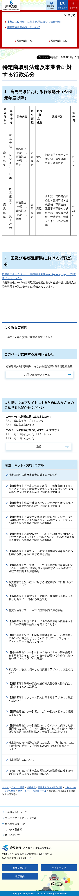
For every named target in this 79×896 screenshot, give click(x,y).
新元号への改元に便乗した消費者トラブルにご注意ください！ (41, 671)
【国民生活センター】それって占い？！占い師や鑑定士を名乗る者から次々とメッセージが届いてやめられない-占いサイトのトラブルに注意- (41, 655)
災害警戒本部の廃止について (23, 27)
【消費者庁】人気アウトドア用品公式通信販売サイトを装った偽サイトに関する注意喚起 (41, 598)
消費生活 (31, 787)
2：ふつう (38, 420)
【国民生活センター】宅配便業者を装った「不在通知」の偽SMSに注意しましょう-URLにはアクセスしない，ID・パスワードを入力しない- (41, 638)
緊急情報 (73, 8)
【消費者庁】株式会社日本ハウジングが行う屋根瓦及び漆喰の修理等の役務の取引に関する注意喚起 (41, 504)
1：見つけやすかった (21, 434)
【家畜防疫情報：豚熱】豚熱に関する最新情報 (34, 21)
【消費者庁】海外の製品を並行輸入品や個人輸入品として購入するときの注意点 (41, 685)
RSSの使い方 (12, 835)
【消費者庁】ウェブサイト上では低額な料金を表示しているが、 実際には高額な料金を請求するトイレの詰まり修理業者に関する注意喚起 (41, 568)
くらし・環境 (17, 787)
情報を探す (62, 8)
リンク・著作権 (13, 829)
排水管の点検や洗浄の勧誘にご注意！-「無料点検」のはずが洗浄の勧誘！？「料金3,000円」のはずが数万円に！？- (41, 745)
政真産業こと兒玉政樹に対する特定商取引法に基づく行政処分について (41, 584)
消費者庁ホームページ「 (16, 274)
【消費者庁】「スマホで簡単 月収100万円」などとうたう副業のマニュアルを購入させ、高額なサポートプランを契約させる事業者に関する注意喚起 (41, 520)
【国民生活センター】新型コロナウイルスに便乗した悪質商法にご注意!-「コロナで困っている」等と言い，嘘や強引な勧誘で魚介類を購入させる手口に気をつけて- (42, 728)
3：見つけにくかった (21, 438)
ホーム (5, 787)
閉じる (72, 15)
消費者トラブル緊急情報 (50, 787)
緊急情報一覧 (25, 40)
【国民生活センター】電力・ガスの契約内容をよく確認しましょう (41, 713)
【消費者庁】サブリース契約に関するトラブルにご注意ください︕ (41, 699)
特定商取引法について (21, 759)
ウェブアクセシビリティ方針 (20, 818)
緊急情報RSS (59, 40)
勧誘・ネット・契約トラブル (25, 465)
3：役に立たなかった (21, 424)
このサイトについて (16, 812)
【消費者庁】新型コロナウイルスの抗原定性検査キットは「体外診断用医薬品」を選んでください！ (41, 623)
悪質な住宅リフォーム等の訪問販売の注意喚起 (36, 610)
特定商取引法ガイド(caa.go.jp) (48, 274)
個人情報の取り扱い (16, 823)
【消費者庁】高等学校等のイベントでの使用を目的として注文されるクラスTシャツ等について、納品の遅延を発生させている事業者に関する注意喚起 (42, 537)
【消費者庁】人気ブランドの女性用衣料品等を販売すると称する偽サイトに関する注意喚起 (41, 553)
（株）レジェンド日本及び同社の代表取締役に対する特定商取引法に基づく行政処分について (41, 772)
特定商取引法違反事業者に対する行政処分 (33, 474)
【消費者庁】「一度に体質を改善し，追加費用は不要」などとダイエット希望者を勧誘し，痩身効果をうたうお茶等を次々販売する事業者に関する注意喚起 (41, 488)
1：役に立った (17, 420)
